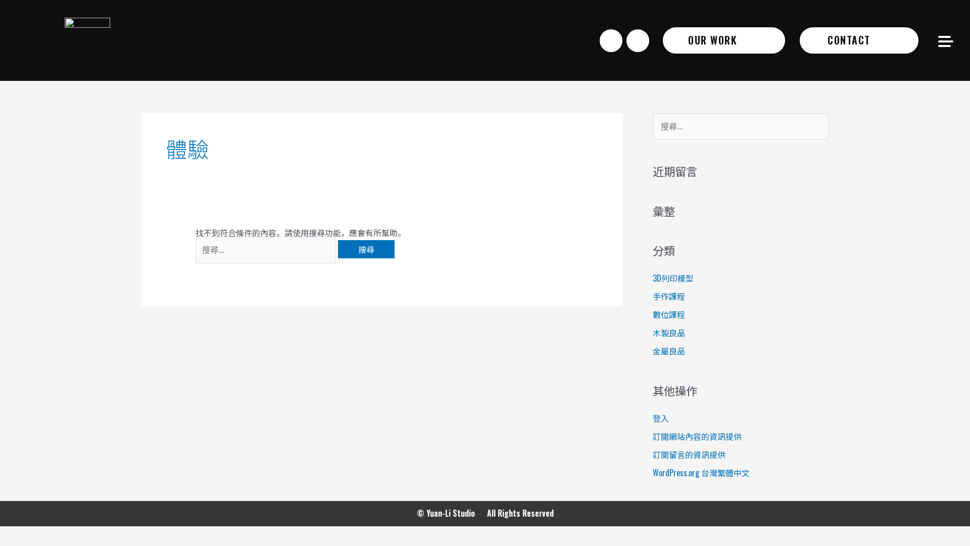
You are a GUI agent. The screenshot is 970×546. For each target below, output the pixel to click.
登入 (661, 418)
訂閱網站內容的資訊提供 (697, 436)
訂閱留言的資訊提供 (689, 454)
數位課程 (669, 314)
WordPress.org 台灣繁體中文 (701, 473)
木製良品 (669, 333)
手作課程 (669, 296)
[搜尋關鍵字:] (267, 249)
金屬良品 (669, 351)
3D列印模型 (673, 278)
